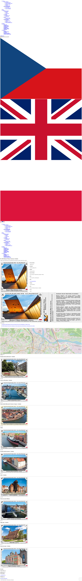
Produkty (3, 10)
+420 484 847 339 (2, 575)
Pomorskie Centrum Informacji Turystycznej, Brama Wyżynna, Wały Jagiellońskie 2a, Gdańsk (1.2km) (16, 324)
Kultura (6, 12)
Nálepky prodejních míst (8, 22)
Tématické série (7, 15)
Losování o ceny (7, 5)
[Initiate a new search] (80, 329)
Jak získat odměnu (7, 227)
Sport (6, 237)
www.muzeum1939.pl (33, 281)
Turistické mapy (7, 20)
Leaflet (76, 353)
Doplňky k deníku (7, 18)
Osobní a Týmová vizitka (8, 3)
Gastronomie (7, 13)
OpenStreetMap (79, 353)
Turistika (6, 11)
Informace (3, 30)
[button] (1, 329)
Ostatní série (7, 16)
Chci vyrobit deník (8, 8)
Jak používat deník (8, 2)
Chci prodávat (7, 7)
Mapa (3, 9)
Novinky (3, 23)
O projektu (3, 247)
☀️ (0, 37)
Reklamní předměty (8, 21)
